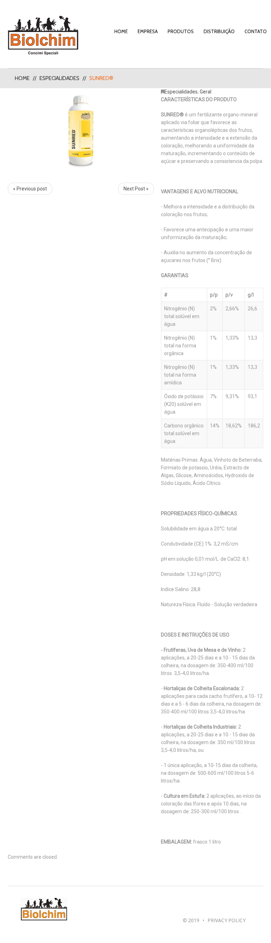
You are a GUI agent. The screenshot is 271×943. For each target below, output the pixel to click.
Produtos (181, 31)
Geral (205, 92)
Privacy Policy (226, 920)
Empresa (148, 31)
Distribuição (219, 31)
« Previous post (30, 188)
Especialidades (59, 78)
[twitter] (202, 905)
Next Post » (136, 188)
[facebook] (186, 905)
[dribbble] (211, 905)
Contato (256, 31)
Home (121, 31)
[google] (194, 905)
